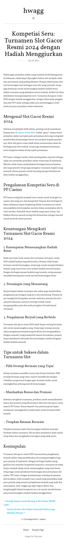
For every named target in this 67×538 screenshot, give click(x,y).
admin (42, 519)
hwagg (33, 11)
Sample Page (38, 529)
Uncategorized (30, 519)
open (33, 18)
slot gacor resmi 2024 (25, 132)
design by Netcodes (33, 536)
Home (26, 529)
